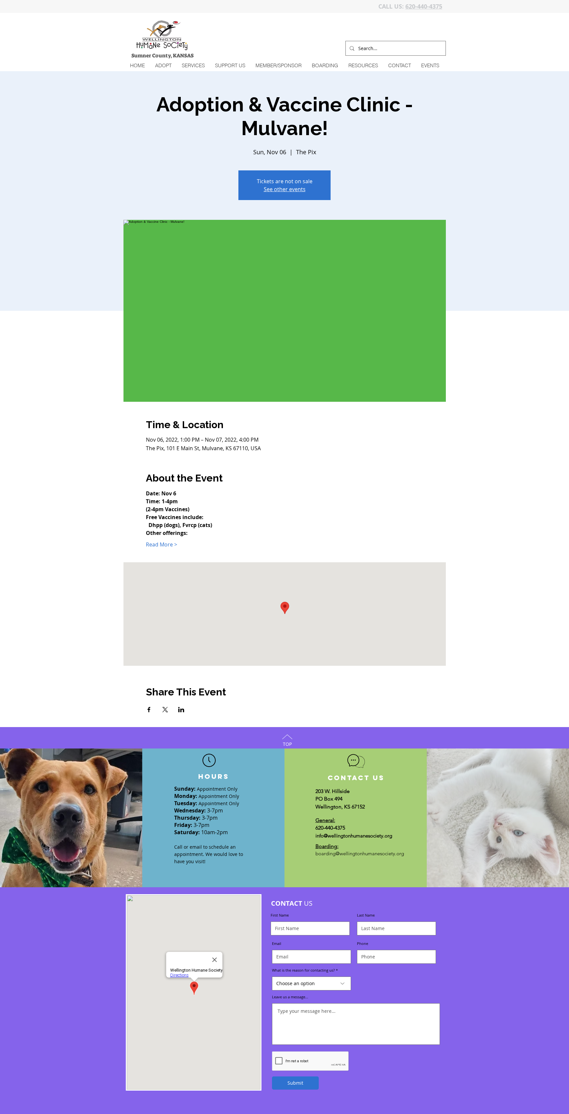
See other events (285, 189)
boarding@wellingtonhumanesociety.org (359, 853)
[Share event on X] (165, 709)
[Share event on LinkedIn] (181, 709)
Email (276, 943)
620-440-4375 (423, 6)
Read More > (161, 544)
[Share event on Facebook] (149, 709)
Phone (362, 943)
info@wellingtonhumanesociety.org (353, 836)
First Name (280, 915)
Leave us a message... (290, 997)
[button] (193, 65)
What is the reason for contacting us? (303, 970)
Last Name (366, 915)
